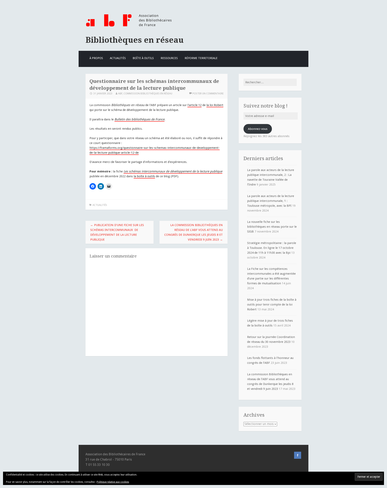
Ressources (169, 58)
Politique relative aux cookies (113, 482)
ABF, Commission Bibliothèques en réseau (145, 93)
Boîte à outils (143, 58)
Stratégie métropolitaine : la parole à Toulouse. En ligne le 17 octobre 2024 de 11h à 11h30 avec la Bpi (271, 247)
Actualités (118, 58)
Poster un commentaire (208, 93)
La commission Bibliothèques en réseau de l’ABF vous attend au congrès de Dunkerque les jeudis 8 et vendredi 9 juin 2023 (193, 232)
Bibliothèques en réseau (134, 40)
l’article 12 (194, 105)
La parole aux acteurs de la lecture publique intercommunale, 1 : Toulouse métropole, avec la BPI (270, 201)
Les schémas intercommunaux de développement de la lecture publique (173, 171)
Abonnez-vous (257, 129)
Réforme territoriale (201, 58)
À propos (96, 58)
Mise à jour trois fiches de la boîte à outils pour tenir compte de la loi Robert (271, 304)
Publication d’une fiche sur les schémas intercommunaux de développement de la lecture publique (117, 232)
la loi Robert (214, 105)
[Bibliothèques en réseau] (128, 27)
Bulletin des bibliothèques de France (139, 119)
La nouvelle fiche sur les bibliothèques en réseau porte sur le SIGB (272, 226)
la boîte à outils (144, 176)
